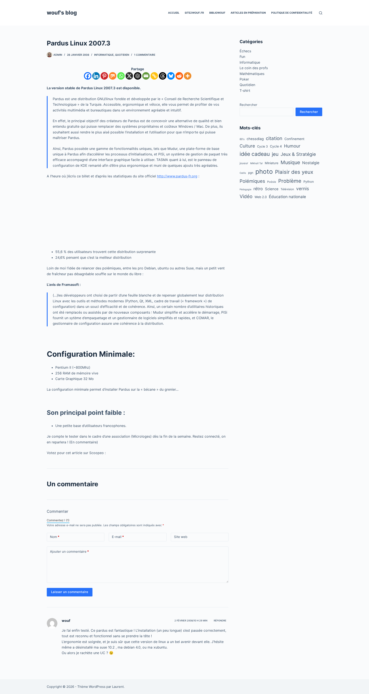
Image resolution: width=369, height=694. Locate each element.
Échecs (245, 51)
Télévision (287, 189)
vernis (302, 188)
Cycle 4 (276, 146)
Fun (242, 56)
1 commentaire (144, 54)
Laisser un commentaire (69, 592)
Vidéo (246, 196)
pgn (250, 172)
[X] (129, 76)
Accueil (173, 12)
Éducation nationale (287, 196)
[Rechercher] (320, 13)
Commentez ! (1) (58, 520)
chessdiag (255, 139)
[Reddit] (179, 76)
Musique (290, 162)
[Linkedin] (96, 76)
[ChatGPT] (137, 76)
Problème (289, 181)
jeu (275, 154)
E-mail (118, 537)
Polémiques (252, 181)
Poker (244, 79)
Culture (247, 146)
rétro (258, 188)
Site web (180, 537)
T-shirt (245, 90)
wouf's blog (62, 12)
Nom (54, 537)
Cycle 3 (262, 146)
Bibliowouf (217, 12)
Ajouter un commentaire (69, 551)
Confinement (294, 139)
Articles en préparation (248, 12)
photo (264, 171)
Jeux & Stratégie (298, 154)
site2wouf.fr (194, 12)
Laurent (118, 687)
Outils (243, 172)
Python (308, 182)
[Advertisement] (137, 214)
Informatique (104, 54)
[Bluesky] (171, 76)
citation (274, 138)
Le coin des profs (254, 68)
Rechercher (248, 105)
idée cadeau (255, 154)
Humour (292, 146)
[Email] (146, 76)
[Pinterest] (104, 76)
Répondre (220, 620)
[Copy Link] (154, 76)
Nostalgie (310, 162)
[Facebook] (87, 76)
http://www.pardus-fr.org (177, 176)
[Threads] (162, 76)
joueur (244, 163)
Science (271, 189)
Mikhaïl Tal (256, 163)
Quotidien (122, 54)
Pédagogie (245, 189)
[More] (187, 76)
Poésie (271, 181)
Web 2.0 (261, 197)
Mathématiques (252, 74)
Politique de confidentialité (291, 12)
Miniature (271, 163)
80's (242, 139)
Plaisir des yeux (294, 172)
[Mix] (112, 76)
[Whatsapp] (121, 76)
